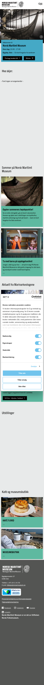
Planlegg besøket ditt (11, 58)
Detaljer (34, 366)
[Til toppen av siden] (41, 667)
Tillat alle (22, 373)
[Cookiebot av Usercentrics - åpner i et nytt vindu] (31, 297)
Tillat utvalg (22, 380)
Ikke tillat (22, 386)
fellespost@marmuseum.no (16, 585)
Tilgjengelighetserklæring (10, 602)
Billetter (28, 58)
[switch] (38, 343)
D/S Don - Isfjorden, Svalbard (14, 398)
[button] (41, 61)
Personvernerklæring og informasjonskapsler (16, 599)
